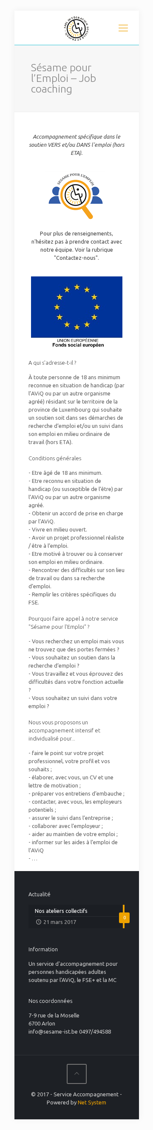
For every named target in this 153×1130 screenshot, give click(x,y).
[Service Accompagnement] (77, 28)
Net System (92, 1102)
